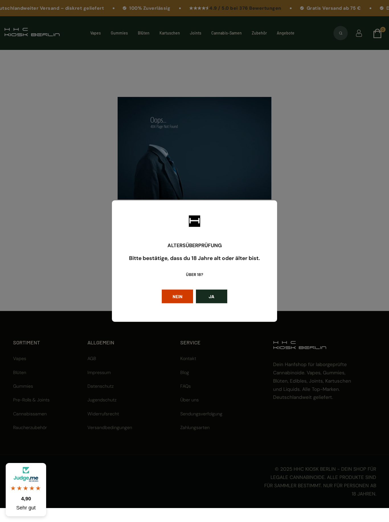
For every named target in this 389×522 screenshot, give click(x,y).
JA (211, 296)
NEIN (178, 296)
